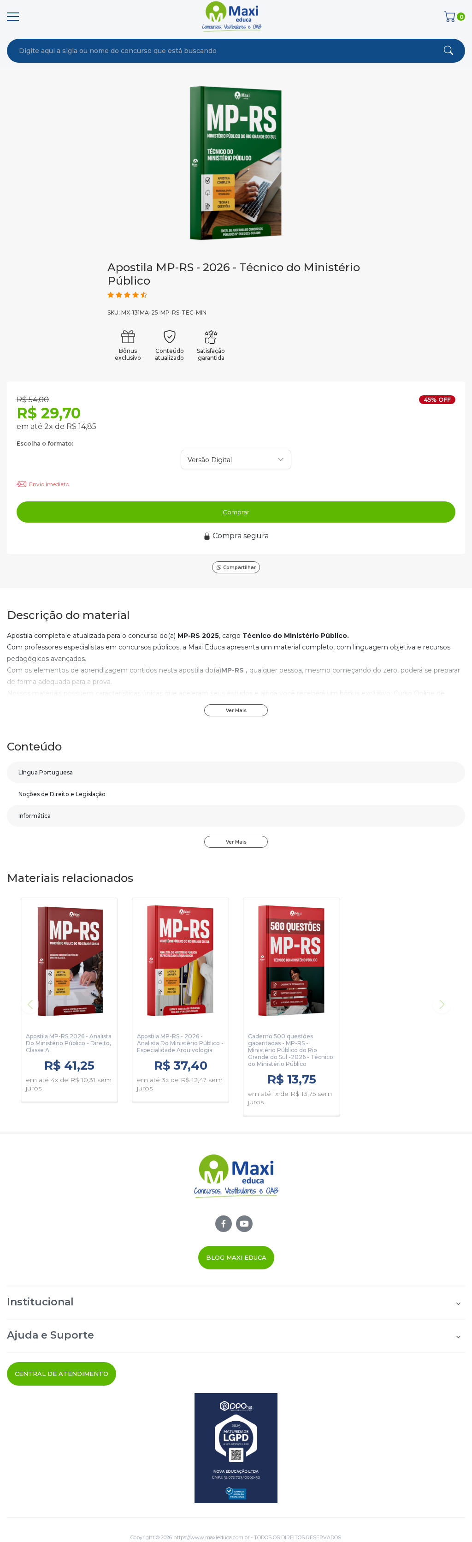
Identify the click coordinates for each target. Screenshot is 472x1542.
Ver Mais (236, 711)
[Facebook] (223, 1223)
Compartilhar (239, 568)
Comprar (236, 512)
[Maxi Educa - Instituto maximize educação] (236, 1184)
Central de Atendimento (61, 1373)
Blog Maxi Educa (236, 1257)
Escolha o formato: (45, 443)
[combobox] (195, 51)
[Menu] (13, 17)
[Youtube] (244, 1223)
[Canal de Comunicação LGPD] (236, 1448)
